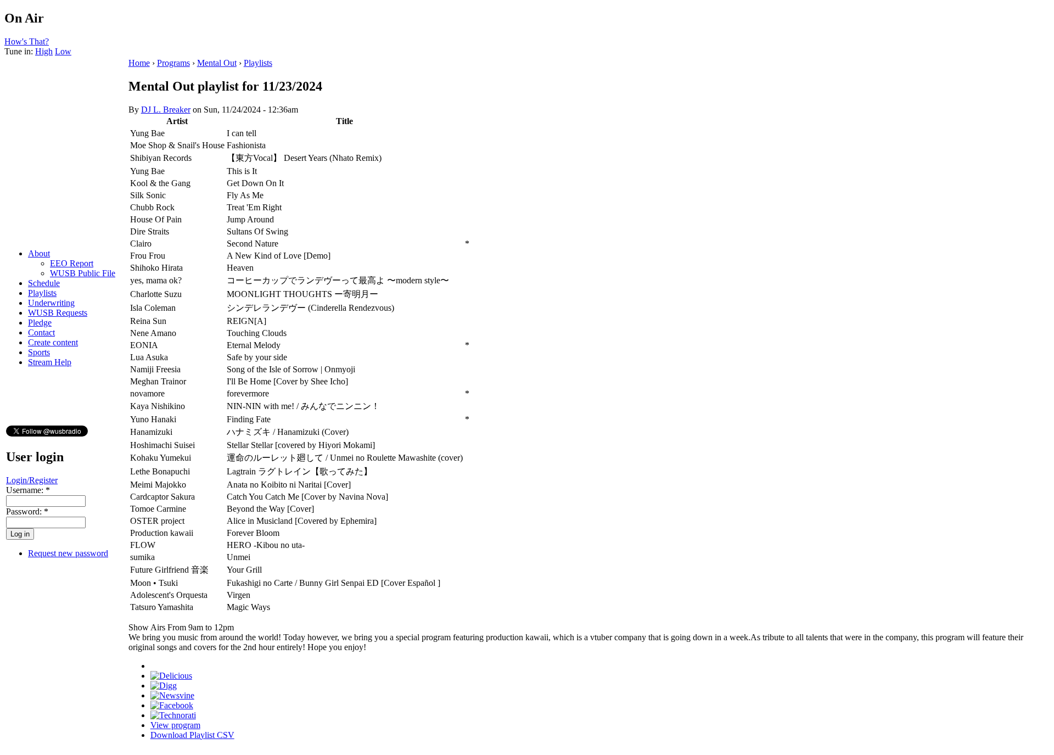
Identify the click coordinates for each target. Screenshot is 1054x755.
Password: (27, 511)
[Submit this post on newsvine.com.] (172, 695)
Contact (41, 332)
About (39, 253)
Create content (53, 342)
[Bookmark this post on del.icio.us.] (171, 675)
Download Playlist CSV (192, 735)
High (44, 51)
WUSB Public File (82, 273)
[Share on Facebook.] (171, 705)
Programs (173, 63)
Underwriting (51, 302)
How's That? (26, 41)
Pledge (40, 322)
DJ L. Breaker (165, 109)
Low (63, 51)
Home (139, 63)
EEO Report (71, 263)
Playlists (42, 293)
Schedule (44, 283)
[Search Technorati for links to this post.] (173, 715)
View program (175, 725)
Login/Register (32, 480)
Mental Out (217, 63)
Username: (28, 490)
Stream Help (49, 362)
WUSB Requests (57, 312)
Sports (39, 352)
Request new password (68, 553)
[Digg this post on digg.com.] (163, 685)
